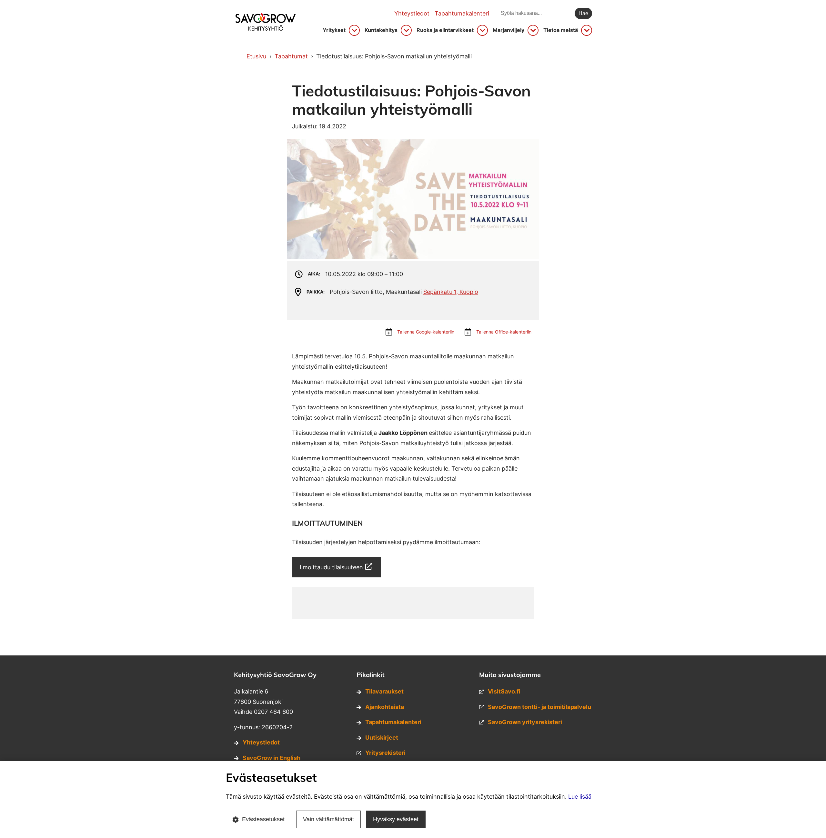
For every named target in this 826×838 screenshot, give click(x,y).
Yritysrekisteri (385, 752)
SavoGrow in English (271, 757)
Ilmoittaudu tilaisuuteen (331, 567)
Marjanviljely (508, 30)
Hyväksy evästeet (395, 819)
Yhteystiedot (411, 13)
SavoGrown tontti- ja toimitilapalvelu (539, 706)
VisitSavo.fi (504, 691)
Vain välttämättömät (328, 819)
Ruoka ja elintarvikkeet (445, 30)
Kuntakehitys (381, 30)
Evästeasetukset (263, 819)
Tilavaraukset (384, 691)
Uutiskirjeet (381, 737)
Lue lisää (579, 796)
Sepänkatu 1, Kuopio (450, 291)
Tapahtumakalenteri (462, 13)
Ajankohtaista (384, 706)
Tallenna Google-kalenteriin (425, 331)
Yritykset (334, 30)
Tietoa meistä (560, 30)
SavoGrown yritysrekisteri (525, 722)
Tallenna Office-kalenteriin (503, 331)
